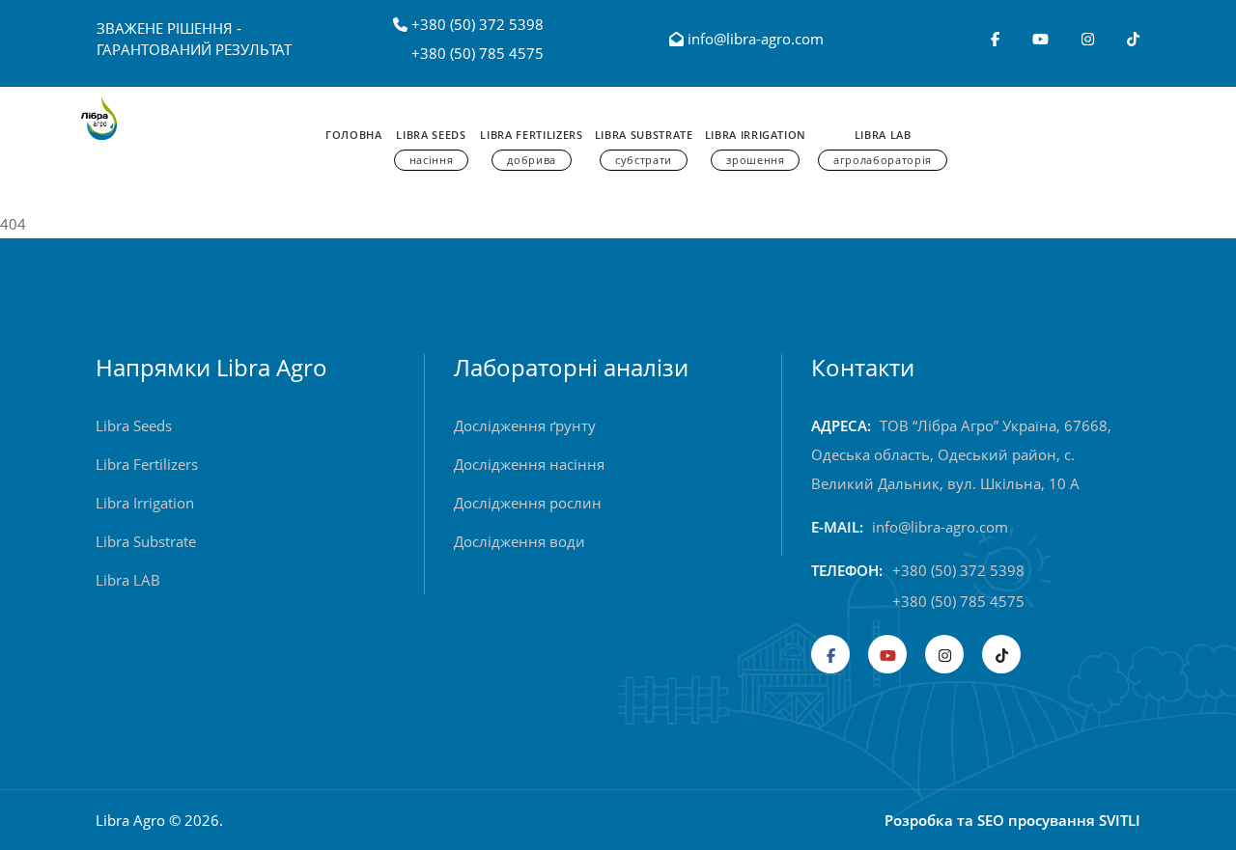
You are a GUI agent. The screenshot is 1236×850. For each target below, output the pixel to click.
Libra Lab (882, 147)
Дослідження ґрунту (525, 425)
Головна (353, 134)
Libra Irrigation (756, 147)
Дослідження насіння (529, 464)
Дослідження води (519, 541)
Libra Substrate (644, 147)
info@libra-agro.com (754, 38)
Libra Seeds (430, 147)
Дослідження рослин (528, 502)
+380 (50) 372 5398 (477, 24)
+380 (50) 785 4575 (477, 53)
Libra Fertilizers (531, 147)
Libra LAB (128, 580)
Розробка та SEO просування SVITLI (1012, 820)
